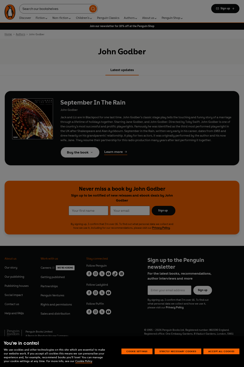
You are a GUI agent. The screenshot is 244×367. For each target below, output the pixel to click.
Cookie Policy (83, 361)
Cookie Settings (137, 351)
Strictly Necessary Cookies (178, 351)
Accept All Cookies (221, 351)
